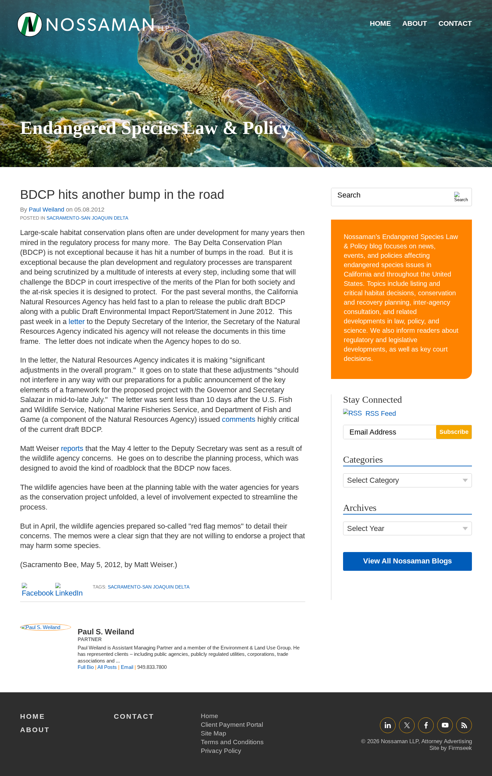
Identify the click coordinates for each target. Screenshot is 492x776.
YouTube (445, 725)
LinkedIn (388, 725)
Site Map (213, 733)
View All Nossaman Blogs (407, 561)
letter (77, 321)
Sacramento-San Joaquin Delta (87, 218)
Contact (455, 23)
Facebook (426, 725)
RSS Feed (379, 413)
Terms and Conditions (232, 742)
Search (348, 195)
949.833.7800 (152, 667)
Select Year (365, 528)
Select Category (373, 480)
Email (127, 667)
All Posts (107, 667)
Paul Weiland (46, 209)
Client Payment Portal (232, 724)
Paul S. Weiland (106, 631)
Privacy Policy (221, 750)
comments (238, 419)
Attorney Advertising (446, 741)
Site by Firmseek (450, 748)
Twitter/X (407, 725)
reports (72, 448)
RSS (464, 725)
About (414, 23)
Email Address (372, 432)
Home (380, 23)
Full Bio (86, 667)
